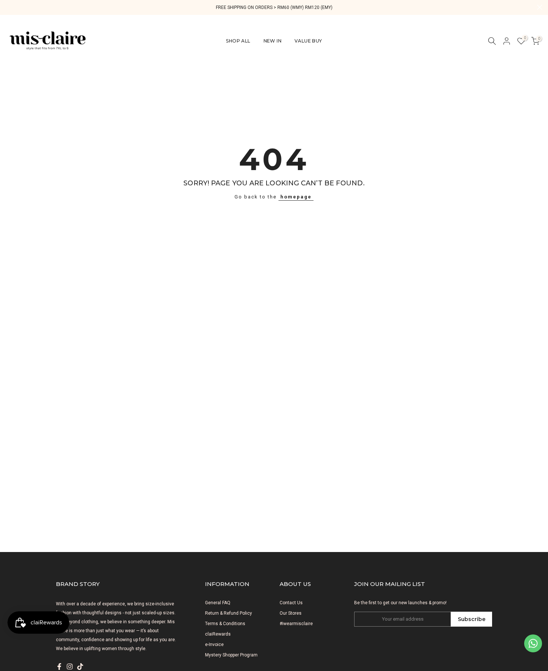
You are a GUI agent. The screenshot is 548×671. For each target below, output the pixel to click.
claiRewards (218, 634)
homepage (296, 197)
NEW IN (272, 41)
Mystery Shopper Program (231, 655)
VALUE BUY (308, 41)
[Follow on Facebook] (59, 666)
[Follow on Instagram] (69, 666)
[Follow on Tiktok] (80, 666)
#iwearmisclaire (296, 623)
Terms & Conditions (225, 623)
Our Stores (291, 613)
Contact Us (291, 602)
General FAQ (217, 602)
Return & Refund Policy (228, 613)
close (8, 7)
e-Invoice (214, 644)
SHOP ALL (238, 41)
